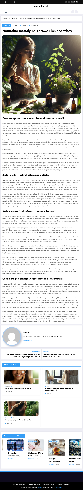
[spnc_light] (76, 11)
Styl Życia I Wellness (63, 484)
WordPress (39, 487)
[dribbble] (72, 2)
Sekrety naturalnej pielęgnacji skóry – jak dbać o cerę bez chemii (59, 355)
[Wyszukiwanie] (72, 12)
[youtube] (77, 2)
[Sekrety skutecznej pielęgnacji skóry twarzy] (21, 377)
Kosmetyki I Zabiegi (19, 484)
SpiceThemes (59, 487)
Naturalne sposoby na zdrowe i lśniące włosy (18, 420)
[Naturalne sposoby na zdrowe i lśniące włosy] (21, 409)
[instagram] (74, 2)
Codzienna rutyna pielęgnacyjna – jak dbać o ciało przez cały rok (59, 389)
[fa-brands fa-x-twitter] (69, 2)
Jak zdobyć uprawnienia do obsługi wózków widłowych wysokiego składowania (23, 355)
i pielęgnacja (7, 25)
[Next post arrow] (80, 354)
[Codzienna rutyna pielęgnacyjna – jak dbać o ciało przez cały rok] (62, 377)
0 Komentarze (34, 25)
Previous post (36, 351)
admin (16, 25)
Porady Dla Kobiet (48, 484)
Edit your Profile (52, 336)
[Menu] (6, 12)
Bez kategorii (20, 441)
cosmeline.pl (41, 6)
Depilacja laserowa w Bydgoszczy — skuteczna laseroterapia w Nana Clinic (63, 452)
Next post (46, 351)
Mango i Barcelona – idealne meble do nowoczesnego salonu (22, 460)
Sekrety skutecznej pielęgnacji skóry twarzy (18, 388)
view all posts (27, 340)
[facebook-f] (66, 2)
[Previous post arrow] (2, 354)
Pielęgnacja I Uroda (34, 484)
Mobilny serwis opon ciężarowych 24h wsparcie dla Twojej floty (43, 460)
